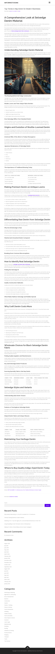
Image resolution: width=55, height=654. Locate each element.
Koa (19, 11)
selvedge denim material (33, 195)
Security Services (8, 632)
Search (5, 502)
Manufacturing (14, 496)
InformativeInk (11, 3)
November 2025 (7, 562)
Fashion (6, 603)
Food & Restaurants (8, 609)
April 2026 (6, 552)
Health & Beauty (8, 613)
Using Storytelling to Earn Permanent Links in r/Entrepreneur (17, 524)
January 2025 (7, 583)
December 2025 (7, 560)
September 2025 (8, 566)
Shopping (6, 634)
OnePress (30, 650)
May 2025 (6, 575)
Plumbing (6, 626)
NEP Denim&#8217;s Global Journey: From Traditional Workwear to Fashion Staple (24, 490)
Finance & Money (8, 607)
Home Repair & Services (9, 617)
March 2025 (7, 579)
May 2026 (6, 549)
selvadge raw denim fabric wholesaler (21, 264)
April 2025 (6, 577)
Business (6, 598)
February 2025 (7, 581)
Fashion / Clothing (8, 605)
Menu (49, 2)
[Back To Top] (27, 647)
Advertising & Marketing (9, 592)
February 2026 (7, 556)
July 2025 (6, 571)
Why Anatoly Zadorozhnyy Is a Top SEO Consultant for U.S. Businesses (19, 514)
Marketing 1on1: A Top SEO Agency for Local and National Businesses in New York (22, 520)
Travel (5, 639)
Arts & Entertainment (9, 596)
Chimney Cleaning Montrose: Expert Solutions (14, 517)
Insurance (6, 620)
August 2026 (7, 543)
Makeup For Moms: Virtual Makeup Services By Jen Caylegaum (18, 527)
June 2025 (6, 573)
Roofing (6, 628)
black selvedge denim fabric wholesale (20, 31)
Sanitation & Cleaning (9, 630)
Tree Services (7, 641)
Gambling (6, 611)
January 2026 (7, 558)
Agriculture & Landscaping (10, 594)
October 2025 (7, 564)
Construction (7, 601)
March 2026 (7, 554)
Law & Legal (7, 622)
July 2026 (6, 545)
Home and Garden (8, 615)
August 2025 (7, 568)
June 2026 (6, 547)
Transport (6, 636)
